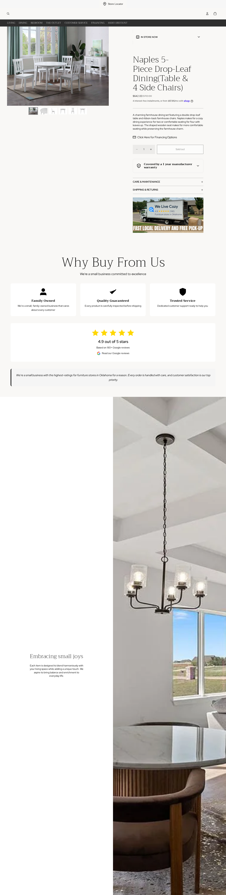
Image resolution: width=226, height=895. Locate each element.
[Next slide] (105, 66)
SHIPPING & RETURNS (145, 189)
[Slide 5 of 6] (73, 111)
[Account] (207, 14)
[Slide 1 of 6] (33, 111)
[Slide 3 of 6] (53, 111)
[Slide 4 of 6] (63, 111)
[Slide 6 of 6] (82, 111)
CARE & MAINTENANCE (146, 181)
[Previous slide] (11, 66)
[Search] (8, 14)
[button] (168, 37)
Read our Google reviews (115, 353)
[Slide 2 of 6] (43, 111)
